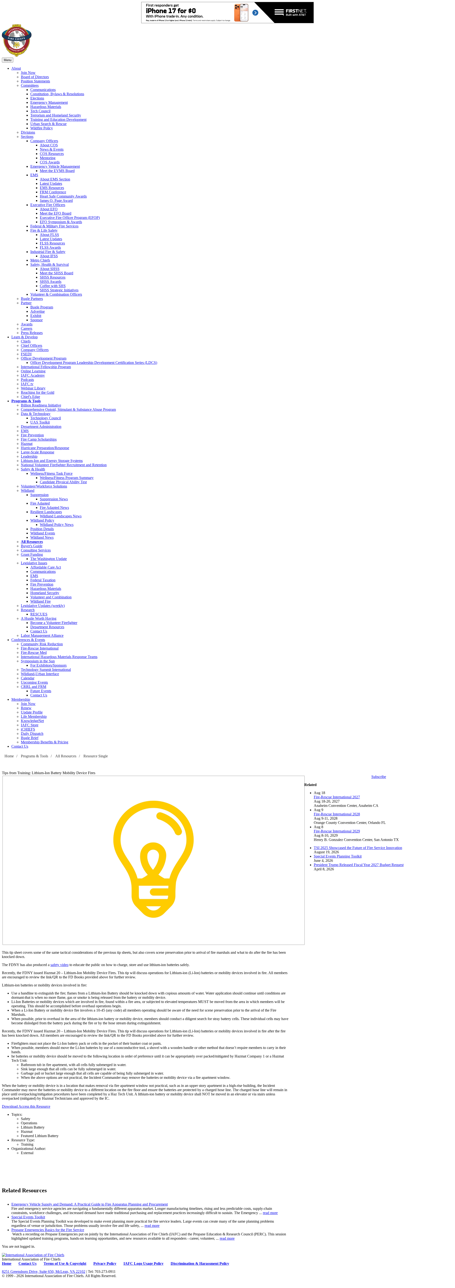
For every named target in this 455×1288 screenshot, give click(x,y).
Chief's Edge (30, 397)
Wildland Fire (40, 601)
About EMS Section (55, 179)
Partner (26, 303)
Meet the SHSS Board (56, 273)
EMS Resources (52, 188)
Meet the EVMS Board (57, 171)
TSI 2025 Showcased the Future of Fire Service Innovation (358, 848)
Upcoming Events (34, 682)
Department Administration (41, 427)
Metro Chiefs (40, 260)
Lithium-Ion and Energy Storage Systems (52, 461)
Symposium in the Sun (38, 661)
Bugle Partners (32, 299)
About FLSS (49, 235)
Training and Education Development (58, 120)
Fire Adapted (40, 503)
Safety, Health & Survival (49, 264)
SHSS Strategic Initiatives (59, 290)
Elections (37, 98)
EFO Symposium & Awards (61, 222)
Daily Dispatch (32, 734)
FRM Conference (53, 192)
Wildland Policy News (56, 525)
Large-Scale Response (37, 452)
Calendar (27, 678)
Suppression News (54, 499)
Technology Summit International (46, 670)
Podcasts (27, 380)
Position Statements (35, 81)
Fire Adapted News (54, 508)
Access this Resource (34, 1106)
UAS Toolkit (40, 422)
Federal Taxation (42, 580)
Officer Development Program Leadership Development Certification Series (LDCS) (93, 363)
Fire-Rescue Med (34, 653)
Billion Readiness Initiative (41, 405)
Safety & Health (33, 469)
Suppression (39, 495)
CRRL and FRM (33, 687)
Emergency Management (49, 102)
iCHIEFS (28, 729)
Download (10, 1106)
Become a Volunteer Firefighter (53, 623)
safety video (59, 965)
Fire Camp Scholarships (39, 439)
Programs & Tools (26, 401)
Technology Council (45, 418)
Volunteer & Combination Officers (56, 294)
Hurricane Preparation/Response (45, 448)
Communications (43, 90)
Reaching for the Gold (37, 392)
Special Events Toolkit (28, 1217)
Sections (27, 137)
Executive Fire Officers (47, 205)
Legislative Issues (34, 563)
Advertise (37, 311)
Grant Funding (32, 554)
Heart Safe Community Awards (63, 196)
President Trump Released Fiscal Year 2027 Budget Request (359, 865)
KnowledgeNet (32, 721)
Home (9, 756)
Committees (30, 85)
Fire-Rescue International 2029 (337, 831)
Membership (20, 699)
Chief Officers (31, 345)
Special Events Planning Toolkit (338, 856)
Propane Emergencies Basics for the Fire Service (47, 1230)
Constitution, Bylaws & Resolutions (57, 94)
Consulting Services (36, 550)
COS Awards (50, 162)
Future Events (40, 691)
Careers (26, 328)
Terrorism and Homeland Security (55, 115)
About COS (49, 145)
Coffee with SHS (53, 286)
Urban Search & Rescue (48, 124)
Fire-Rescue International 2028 (337, 814)
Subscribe (378, 777)
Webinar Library (33, 388)
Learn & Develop (24, 337)
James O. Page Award (56, 201)
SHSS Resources (52, 277)
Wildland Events (42, 533)
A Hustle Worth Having (38, 618)
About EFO (49, 209)
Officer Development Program (43, 358)
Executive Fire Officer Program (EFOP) (70, 218)
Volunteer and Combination (51, 597)
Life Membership (34, 716)
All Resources (32, 542)
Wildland (27, 490)
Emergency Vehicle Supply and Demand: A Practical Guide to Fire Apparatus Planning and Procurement (89, 1204)
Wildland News (42, 537)
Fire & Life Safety (44, 230)
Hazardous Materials (45, 107)
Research (28, 610)
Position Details (42, 529)
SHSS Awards (50, 282)
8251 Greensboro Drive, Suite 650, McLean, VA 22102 (43, 1272)
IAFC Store (29, 725)
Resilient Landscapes (46, 512)
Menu (7, 60)
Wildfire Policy (41, 128)
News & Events (52, 149)
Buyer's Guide (31, 546)
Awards (26, 324)
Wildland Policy (42, 520)
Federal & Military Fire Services (54, 226)
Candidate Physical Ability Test (63, 482)
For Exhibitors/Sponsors (48, 665)
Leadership (29, 456)
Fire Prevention (32, 435)
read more (270, 1213)
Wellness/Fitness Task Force (51, 473)
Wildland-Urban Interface (40, 674)
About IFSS (49, 256)
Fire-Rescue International (40, 648)
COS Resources (52, 154)
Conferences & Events (28, 640)
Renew (26, 708)
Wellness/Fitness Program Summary (67, 478)
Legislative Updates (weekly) (43, 606)
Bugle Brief (29, 738)
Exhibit (35, 316)
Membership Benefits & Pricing (44, 742)
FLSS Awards (50, 247)
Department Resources (47, 627)
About (16, 68)
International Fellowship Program (46, 367)
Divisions (28, 132)
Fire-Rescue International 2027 (337, 797)
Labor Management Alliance (42, 635)
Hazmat (26, 444)
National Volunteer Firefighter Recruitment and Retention (64, 465)
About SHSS (49, 269)
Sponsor (36, 320)
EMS (34, 175)
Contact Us (38, 631)
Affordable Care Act (45, 567)
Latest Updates (51, 183)
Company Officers (44, 141)
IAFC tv (27, 384)
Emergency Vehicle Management (55, 166)
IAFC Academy (33, 375)
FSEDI (26, 354)
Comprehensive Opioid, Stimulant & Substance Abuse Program (68, 409)
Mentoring (47, 158)
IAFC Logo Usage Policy (143, 1263)
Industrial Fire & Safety (47, 252)
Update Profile (32, 712)
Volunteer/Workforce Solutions (44, 486)
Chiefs (26, 341)
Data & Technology (35, 414)
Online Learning (33, 371)
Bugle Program (41, 307)
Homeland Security (44, 593)
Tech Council (40, 111)
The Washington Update (48, 559)
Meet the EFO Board (55, 213)
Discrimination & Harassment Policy (200, 1263)
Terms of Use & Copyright (65, 1263)
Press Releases (32, 333)
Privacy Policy (104, 1263)
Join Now (28, 73)
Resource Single (95, 756)
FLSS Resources (52, 243)
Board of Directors (35, 77)
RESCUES (38, 614)
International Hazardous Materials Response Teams (59, 657)
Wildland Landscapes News (61, 516)
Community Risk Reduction (42, 644)
